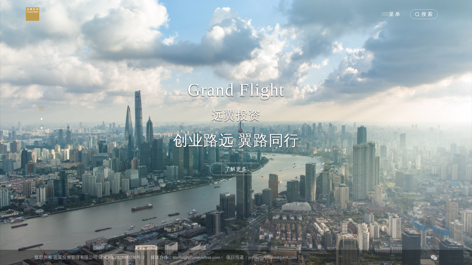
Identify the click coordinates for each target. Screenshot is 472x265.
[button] (41, 107)
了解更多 (236, 169)
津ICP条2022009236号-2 (122, 257)
